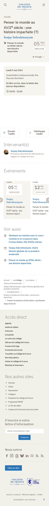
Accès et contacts (13, 494)
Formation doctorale (13, 350)
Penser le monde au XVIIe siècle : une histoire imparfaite (15, 47)
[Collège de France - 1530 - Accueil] (24, 6)
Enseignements (13, 292)
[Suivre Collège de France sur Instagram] (12, 456)
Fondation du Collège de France (20, 398)
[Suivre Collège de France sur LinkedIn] (27, 456)
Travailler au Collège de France (18, 354)
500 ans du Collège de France (17, 342)
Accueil (6, 280)
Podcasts (9, 331)
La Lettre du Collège (13, 338)
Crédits (40, 494)
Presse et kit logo (12, 346)
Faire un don (13, 468)
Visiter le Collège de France (16, 361)
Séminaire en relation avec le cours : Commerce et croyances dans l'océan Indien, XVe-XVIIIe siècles (26, 238)
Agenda (8, 323)
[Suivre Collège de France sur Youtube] (32, 456)
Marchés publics (12, 357)
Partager (38, 57)
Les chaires (30, 280)
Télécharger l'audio (39, 132)
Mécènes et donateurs (14, 365)
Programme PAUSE (15, 402)
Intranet (11, 383)
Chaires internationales (13, 283)
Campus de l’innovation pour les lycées (23, 409)
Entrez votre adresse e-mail (19, 431)
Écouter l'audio (11, 132)
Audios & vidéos (11, 327)
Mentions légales (29, 494)
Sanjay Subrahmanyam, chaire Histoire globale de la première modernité (24, 251)
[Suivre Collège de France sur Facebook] (7, 456)
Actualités (9, 335)
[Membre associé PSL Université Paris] (33, 481)
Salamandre (13, 390)
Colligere (12, 394)
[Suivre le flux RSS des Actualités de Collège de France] (37, 456)
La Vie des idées (14, 406)
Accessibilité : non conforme (24, 500)
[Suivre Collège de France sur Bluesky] (22, 456)
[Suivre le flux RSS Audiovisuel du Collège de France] (42, 456)
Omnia (10, 387)
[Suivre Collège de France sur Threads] (17, 456)
